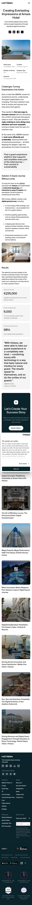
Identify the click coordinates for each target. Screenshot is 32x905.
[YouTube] (14, 766)
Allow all (16, 469)
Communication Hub (8, 797)
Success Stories (21, 785)
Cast (3, 800)
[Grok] (10, 774)
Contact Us (19, 797)
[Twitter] (18, 766)
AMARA (22, 183)
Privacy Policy (5, 857)
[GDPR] (21, 863)
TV (2, 791)
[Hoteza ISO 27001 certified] (23, 848)
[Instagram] (11, 766)
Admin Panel (6, 820)
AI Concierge (6, 794)
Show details (23, 463)
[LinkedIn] (3, 766)
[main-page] (7, 3)
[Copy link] (10, 32)
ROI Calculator (6, 826)
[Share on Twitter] (22, 32)
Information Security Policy (21, 855)
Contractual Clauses (25, 857)
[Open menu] (29, 3)
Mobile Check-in (7, 782)
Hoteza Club (20, 794)
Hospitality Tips (6, 823)
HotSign (4, 809)
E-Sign (4, 785)
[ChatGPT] (3, 774)
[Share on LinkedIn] (14, 32)
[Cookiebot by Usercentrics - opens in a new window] (23, 435)
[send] (29, 818)
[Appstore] (5, 863)
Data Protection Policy (7, 855)
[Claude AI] (6, 774)
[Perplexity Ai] (14, 774)
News (18, 791)
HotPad (4, 806)
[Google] (14, 863)
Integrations (19, 788)
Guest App (5, 788)
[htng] (27, 863)
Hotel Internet (6, 803)
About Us (19, 782)
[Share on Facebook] (18, 32)
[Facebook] (7, 766)
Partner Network (7, 817)
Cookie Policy (14, 857)
